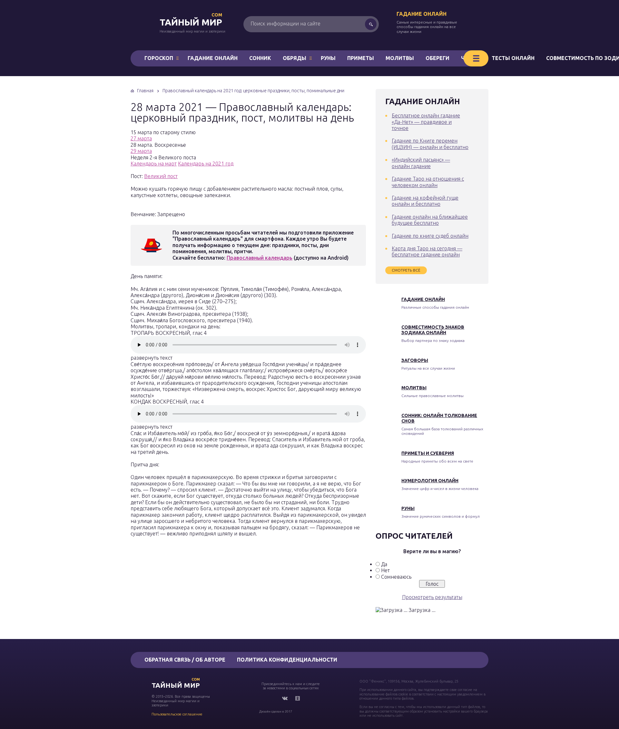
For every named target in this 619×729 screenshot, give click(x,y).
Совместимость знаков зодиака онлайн (432, 330)
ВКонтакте (285, 698)
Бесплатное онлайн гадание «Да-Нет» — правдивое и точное (426, 122)
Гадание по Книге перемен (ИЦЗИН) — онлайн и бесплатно (430, 144)
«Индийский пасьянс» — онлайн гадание (421, 163)
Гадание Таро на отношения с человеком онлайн (428, 182)
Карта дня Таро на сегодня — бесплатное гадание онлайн (427, 251)
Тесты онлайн (513, 58)
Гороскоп (158, 58)
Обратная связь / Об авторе (184, 660)
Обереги (437, 58)
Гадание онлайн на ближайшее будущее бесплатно (430, 220)
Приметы (360, 58)
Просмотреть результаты (432, 597)
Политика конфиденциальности (287, 660)
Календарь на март (154, 163)
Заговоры (414, 360)
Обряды (294, 58)
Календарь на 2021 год (205, 163)
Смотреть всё (406, 270)
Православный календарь (259, 258)
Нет (385, 570)
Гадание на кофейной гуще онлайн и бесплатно (425, 201)
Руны (328, 58)
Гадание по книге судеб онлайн (430, 236)
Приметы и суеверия (427, 453)
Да (384, 564)
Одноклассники (297, 698)
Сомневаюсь (396, 577)
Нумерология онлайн (429, 480)
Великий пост (161, 176)
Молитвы (400, 58)
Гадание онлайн (422, 14)
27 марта (141, 138)
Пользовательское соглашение (177, 714)
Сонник (260, 58)
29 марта (141, 151)
